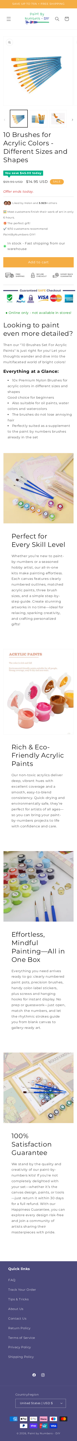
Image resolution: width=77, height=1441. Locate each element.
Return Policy (19, 1328)
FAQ (12, 1280)
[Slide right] (72, 119)
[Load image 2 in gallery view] (38, 118)
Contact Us (17, 1318)
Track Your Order (22, 1290)
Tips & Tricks (18, 1299)
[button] (8, 19)
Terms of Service (21, 1338)
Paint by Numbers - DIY (44, 1433)
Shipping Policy (21, 1357)
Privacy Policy (19, 1347)
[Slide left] (4, 119)
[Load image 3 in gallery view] (58, 118)
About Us (15, 1309)
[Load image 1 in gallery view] (19, 118)
